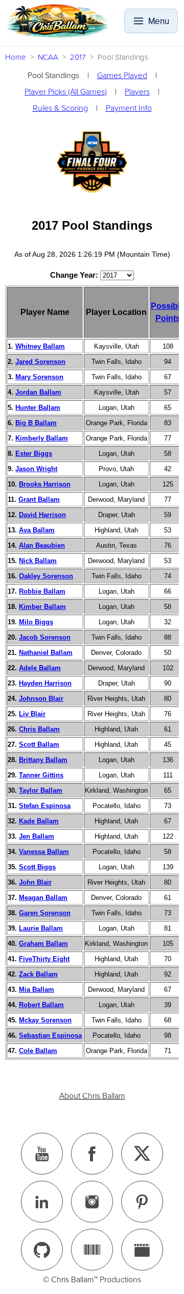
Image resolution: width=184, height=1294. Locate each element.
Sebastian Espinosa (50, 1035)
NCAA (48, 57)
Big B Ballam (36, 423)
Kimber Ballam (42, 607)
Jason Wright (36, 469)
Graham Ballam (43, 943)
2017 (78, 57)
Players (137, 92)
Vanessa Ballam (44, 852)
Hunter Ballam (37, 407)
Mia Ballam (36, 989)
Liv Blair (32, 714)
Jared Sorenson (40, 361)
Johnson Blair (41, 698)
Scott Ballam (39, 744)
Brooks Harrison (45, 484)
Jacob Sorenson (45, 637)
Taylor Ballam (40, 790)
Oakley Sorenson (46, 576)
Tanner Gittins (41, 775)
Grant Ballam (39, 499)
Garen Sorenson (45, 913)
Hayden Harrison (45, 683)
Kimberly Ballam (41, 438)
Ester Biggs (33, 453)
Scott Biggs (37, 867)
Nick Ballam (38, 561)
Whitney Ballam (40, 346)
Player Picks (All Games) (66, 92)
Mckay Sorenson (45, 1020)
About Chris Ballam (92, 1096)
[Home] (57, 21)
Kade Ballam (39, 821)
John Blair (35, 882)
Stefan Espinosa (45, 806)
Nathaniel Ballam (46, 652)
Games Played (122, 75)
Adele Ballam (40, 668)
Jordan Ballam (38, 392)
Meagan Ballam (43, 897)
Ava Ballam (37, 530)
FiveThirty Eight (44, 959)
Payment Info (129, 108)
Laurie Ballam (41, 928)
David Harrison (42, 515)
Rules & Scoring (60, 108)
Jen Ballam (36, 836)
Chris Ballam (39, 729)
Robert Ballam (41, 1005)
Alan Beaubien (42, 545)
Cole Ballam (38, 1051)
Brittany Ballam (43, 760)
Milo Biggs (36, 622)
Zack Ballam (38, 974)
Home (15, 57)
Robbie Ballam (42, 591)
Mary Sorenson (39, 377)
